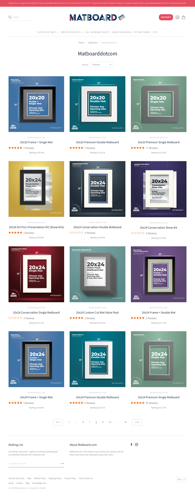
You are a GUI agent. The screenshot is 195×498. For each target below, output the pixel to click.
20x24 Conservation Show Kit (158, 228)
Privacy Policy (70, 478)
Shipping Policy (55, 478)
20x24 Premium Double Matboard (97, 397)
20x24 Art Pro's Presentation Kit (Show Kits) (36, 227)
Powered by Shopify (38, 488)
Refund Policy (40, 478)
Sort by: (85, 64)
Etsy (155, 32)
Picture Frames (142, 32)
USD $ (179, 479)
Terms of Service (86, 478)
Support (166, 17)
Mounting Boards (122, 32)
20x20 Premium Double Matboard (97, 142)
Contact (19, 483)
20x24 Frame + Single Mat (36, 397)
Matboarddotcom (36, 137)
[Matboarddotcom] (97, 17)
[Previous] (58, 422)
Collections (92, 42)
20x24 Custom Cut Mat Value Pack (97, 312)
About (11, 483)
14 (125, 422)
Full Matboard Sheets (98, 32)
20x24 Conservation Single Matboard (36, 312)
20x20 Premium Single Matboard (158, 142)
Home (81, 42)
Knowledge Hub (39, 483)
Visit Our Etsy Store (16, 478)
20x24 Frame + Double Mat (159, 312)
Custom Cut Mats (46, 32)
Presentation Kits (71, 32)
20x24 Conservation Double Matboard (97, 227)
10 (110, 422)
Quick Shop (36, 128)
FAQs (29, 478)
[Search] (10, 17)
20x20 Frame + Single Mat (36, 142)
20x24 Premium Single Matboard (158, 397)
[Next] (137, 422)
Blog (27, 483)
